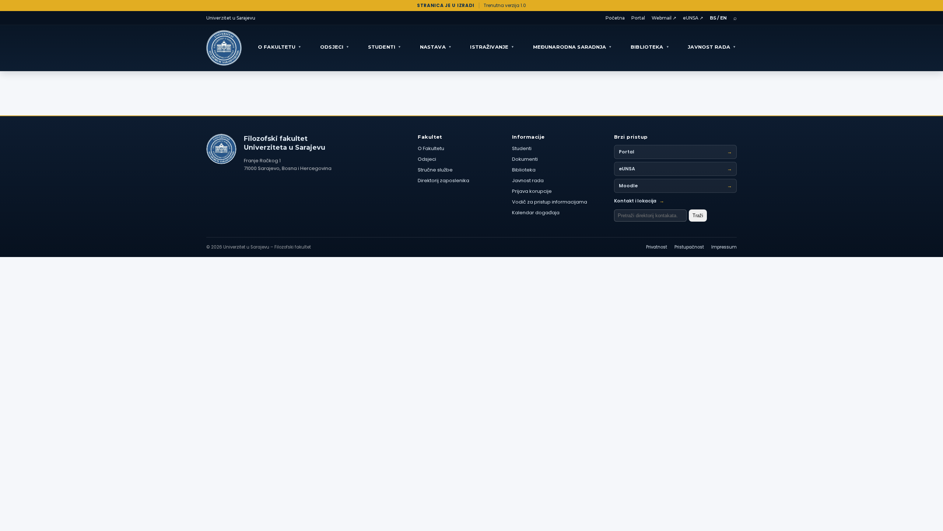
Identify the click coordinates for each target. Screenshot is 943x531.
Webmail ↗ (664, 18)
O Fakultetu (431, 148)
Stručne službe (435, 169)
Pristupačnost (689, 247)
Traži (698, 215)
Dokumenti (525, 159)
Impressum (724, 247)
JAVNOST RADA (712, 47)
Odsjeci (427, 159)
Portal (638, 18)
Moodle (675, 186)
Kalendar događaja (536, 212)
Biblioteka (524, 169)
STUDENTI (384, 47)
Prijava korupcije (532, 191)
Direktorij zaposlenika (443, 180)
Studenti (522, 148)
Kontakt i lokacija (639, 201)
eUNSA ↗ (693, 18)
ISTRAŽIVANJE (492, 47)
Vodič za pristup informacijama (549, 201)
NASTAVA (436, 47)
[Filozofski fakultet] (221, 149)
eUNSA (675, 169)
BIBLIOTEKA (650, 47)
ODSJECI (334, 47)
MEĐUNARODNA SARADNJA (572, 47)
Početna (615, 18)
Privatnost (656, 247)
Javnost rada (528, 180)
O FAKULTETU (280, 47)
